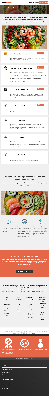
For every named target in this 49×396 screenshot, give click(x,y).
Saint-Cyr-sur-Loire (42, 297)
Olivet (30, 302)
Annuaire (3, 369)
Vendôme (42, 314)
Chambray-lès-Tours (7, 305)
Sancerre (42, 307)
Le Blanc (18, 306)
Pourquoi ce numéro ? (32, 333)
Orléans (30, 304)
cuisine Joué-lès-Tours (6, 384)
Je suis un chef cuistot (24, 271)
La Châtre (18, 304)
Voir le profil (41, 53)
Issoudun (18, 302)
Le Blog (31, 2)
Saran (42, 310)
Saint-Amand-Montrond (30, 314)
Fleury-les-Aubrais (18, 299)
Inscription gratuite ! (44, 2)
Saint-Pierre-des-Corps (42, 304)
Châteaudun (6, 310)
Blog (2, 374)
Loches (18, 309)
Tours (42, 312)
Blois (7, 299)
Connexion (36, 2)
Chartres (6, 308)
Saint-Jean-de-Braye (42, 300)
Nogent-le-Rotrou (30, 299)
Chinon (6, 315)
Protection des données (6, 372)
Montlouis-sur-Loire (30, 297)
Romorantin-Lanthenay (30, 310)
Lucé (19, 311)
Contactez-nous (4, 375)
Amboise (6, 297)
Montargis (18, 313)
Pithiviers (30, 306)
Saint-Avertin (30, 317)
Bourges (6, 302)
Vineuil (42, 319)
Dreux (18, 297)
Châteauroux (6, 313)
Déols (6, 317)
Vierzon (42, 317)
